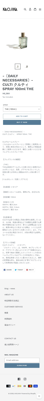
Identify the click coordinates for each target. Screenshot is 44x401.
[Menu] (40, 9)
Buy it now (22, 122)
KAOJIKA (17, 393)
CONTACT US (10, 338)
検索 (6, 313)
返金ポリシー (10, 325)
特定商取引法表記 (12, 301)
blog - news (10, 288)
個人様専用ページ (12, 345)
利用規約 (8, 319)
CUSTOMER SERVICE (14, 307)
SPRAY (5, 105)
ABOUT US (9, 295)
